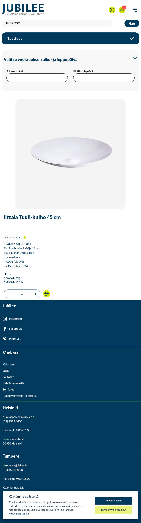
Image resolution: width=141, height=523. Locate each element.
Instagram (15, 318)
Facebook (15, 328)
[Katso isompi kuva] (70, 154)
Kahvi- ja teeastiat (14, 383)
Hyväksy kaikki (113, 500)
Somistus (8, 389)
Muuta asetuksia (19, 513)
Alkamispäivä (15, 71)
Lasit (6, 370)
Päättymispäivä (83, 71)
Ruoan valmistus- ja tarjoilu (20, 395)
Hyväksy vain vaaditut (113, 509)
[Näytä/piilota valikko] (135, 10)
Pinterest (15, 338)
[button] (46, 293)
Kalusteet (9, 364)
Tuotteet (14, 38)
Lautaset (8, 377)
